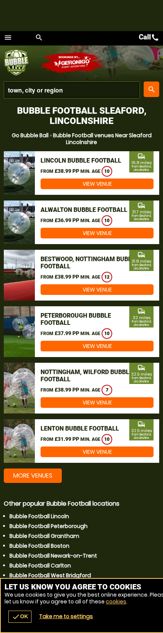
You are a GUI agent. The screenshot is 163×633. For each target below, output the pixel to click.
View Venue (97, 184)
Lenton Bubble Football (80, 428)
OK (20, 617)
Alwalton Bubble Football (84, 209)
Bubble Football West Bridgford (50, 575)
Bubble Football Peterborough (48, 526)
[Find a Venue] (72, 90)
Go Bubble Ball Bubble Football (22, 62)
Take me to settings (66, 616)
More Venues (32, 475)
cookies (116, 601)
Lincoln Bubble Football (81, 160)
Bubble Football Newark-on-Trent (53, 555)
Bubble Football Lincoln (39, 516)
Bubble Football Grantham (44, 536)
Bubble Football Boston (39, 546)
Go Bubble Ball (30, 135)
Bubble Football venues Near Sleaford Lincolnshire (102, 139)
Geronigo (73, 62)
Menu (8, 37)
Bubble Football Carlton (40, 565)
